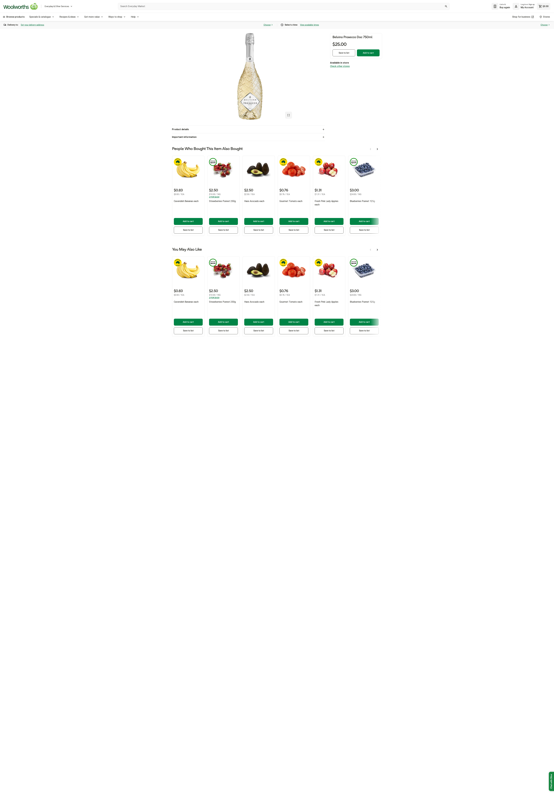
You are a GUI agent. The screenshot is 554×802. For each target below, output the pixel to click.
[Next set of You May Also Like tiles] (377, 249)
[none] (524, 6)
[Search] (446, 6)
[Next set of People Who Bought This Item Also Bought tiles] (377, 149)
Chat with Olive (551, 781)
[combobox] (284, 6)
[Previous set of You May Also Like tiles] (370, 249)
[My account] (516, 6)
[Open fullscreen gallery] (288, 115)
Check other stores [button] (340, 66)
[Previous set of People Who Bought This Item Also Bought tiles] (370, 149)
